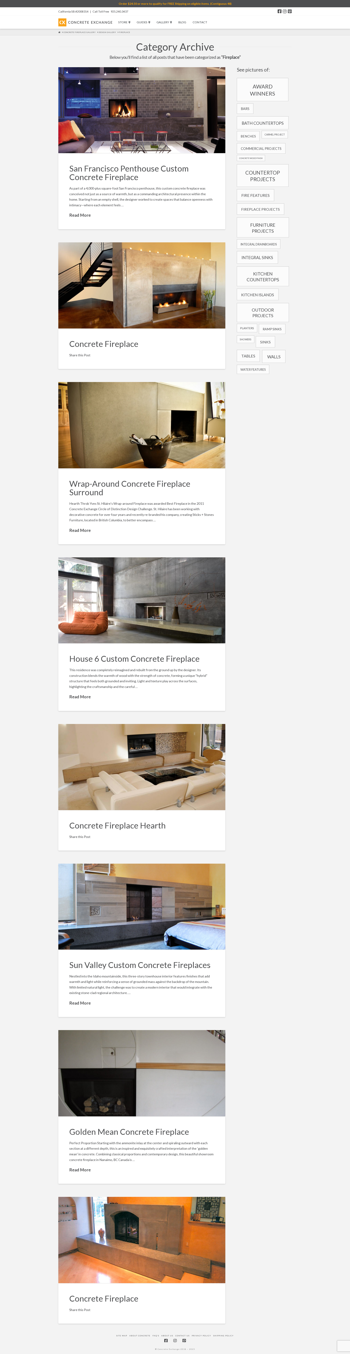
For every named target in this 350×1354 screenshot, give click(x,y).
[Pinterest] (290, 11)
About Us (167, 1336)
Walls (274, 356)
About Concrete (139, 1336)
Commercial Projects (261, 149)
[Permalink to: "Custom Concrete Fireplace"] (141, 600)
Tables (248, 356)
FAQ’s (156, 1336)
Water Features (253, 369)
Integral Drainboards (258, 244)
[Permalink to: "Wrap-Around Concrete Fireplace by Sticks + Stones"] (141, 425)
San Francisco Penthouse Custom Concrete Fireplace (129, 173)
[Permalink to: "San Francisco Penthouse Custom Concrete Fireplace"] (141, 110)
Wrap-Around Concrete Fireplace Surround (129, 488)
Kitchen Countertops (263, 276)
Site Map (121, 1336)
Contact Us (182, 1336)
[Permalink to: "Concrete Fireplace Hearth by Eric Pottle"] (141, 767)
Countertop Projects (262, 176)
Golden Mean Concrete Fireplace (129, 1132)
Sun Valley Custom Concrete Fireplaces (140, 965)
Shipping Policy (223, 1336)
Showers (245, 339)
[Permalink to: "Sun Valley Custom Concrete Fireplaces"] (141, 907)
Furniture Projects (262, 228)
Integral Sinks (257, 257)
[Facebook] (279, 11)
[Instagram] (285, 11)
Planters (247, 328)
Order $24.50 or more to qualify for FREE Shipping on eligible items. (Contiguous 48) (175, 3)
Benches (248, 136)
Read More (80, 215)
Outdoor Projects (263, 312)
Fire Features (255, 195)
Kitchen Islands (257, 295)
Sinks (265, 342)
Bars (245, 109)
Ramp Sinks (272, 329)
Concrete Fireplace (103, 344)
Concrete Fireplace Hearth (117, 825)
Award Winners (262, 90)
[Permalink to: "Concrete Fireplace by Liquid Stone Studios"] (141, 1073)
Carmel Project (275, 134)
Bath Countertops (263, 123)
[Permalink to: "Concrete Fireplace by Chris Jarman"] (141, 1240)
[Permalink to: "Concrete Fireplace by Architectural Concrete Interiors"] (141, 285)
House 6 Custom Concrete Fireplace (134, 659)
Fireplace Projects (260, 209)
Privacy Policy (201, 1336)
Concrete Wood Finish (251, 158)
